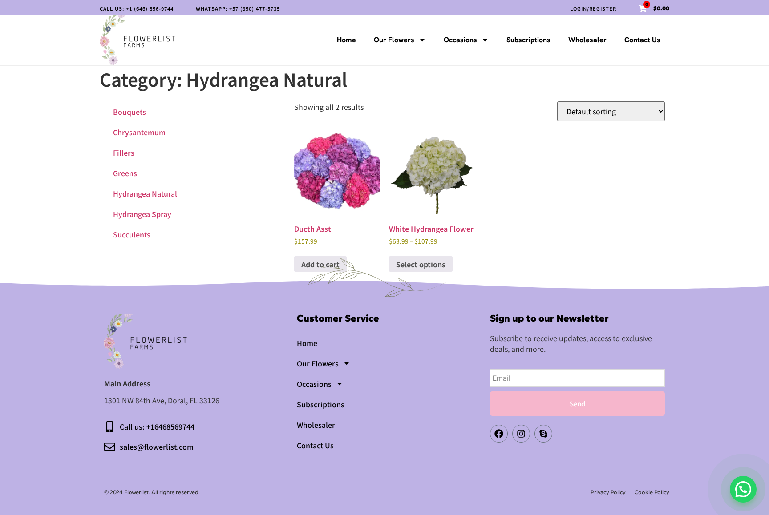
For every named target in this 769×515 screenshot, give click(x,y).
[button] (743, 489)
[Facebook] (499, 434)
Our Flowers (394, 39)
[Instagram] (521, 434)
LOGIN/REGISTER (593, 8)
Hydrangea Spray (142, 214)
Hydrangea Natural (145, 193)
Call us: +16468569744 (157, 426)
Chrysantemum (139, 132)
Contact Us (642, 39)
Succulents (131, 234)
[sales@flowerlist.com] (109, 446)
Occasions (460, 39)
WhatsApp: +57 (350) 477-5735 (238, 8)
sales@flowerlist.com (157, 446)
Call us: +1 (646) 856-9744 (137, 8)
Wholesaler (587, 39)
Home (346, 39)
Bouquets (129, 111)
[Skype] (543, 434)
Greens (125, 173)
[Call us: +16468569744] (109, 426)
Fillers (123, 152)
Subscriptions (528, 39)
